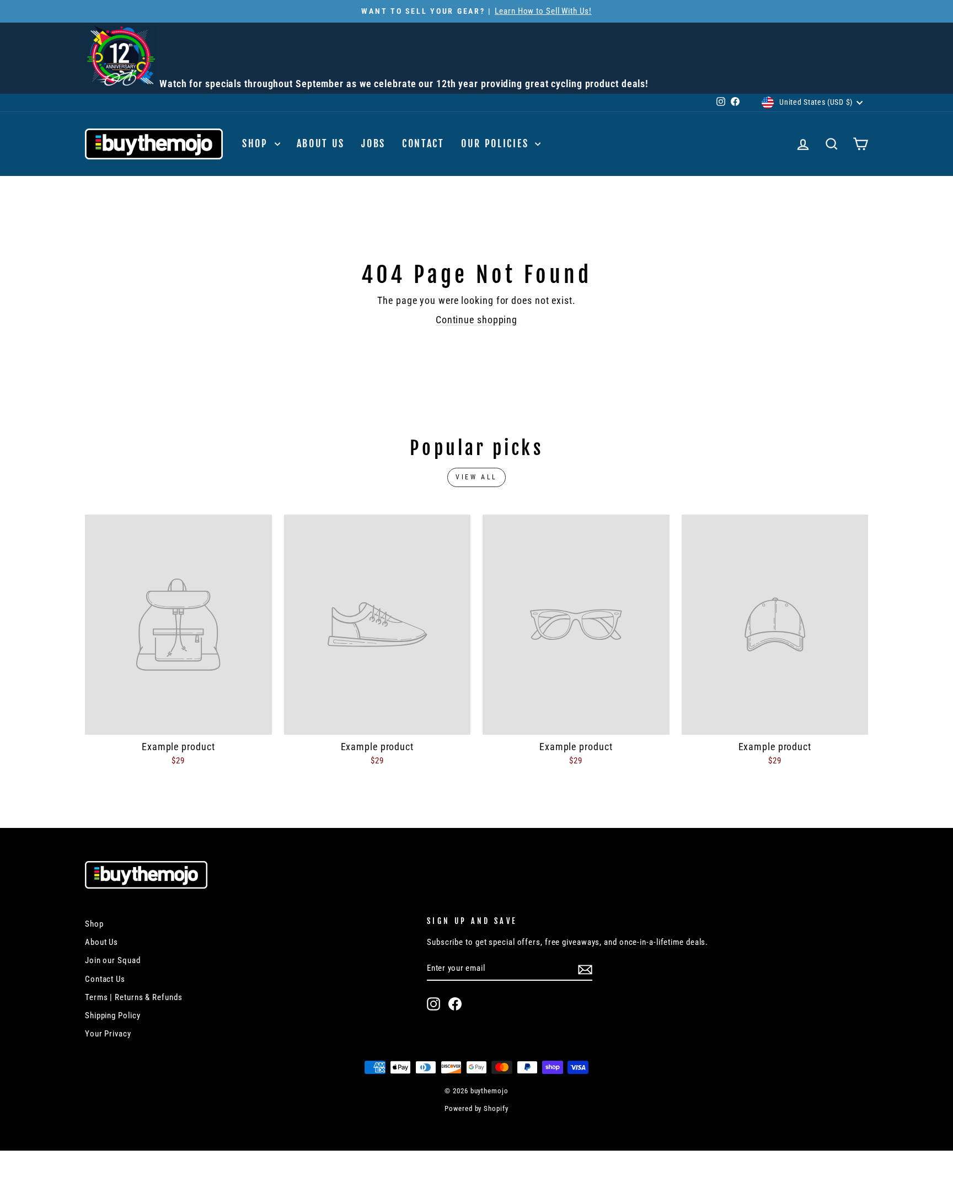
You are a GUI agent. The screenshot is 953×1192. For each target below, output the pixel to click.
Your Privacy (108, 1034)
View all (476, 477)
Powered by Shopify (476, 1108)
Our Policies (496, 143)
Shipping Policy (113, 1015)
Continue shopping (476, 319)
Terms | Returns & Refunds (134, 997)
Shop (257, 143)
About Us (321, 143)
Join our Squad (113, 960)
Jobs (373, 143)
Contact (423, 143)
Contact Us (105, 979)
